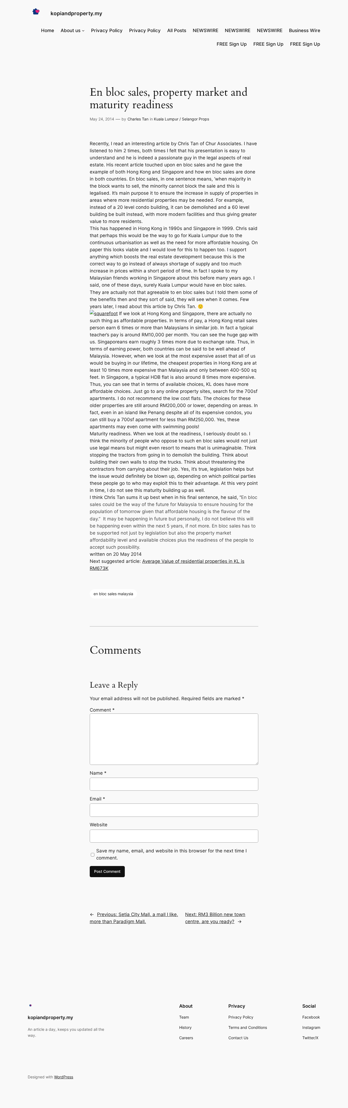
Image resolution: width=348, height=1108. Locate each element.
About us (70, 30)
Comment (102, 710)
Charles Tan (138, 119)
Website (98, 824)
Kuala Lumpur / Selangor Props (181, 119)
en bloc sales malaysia (113, 593)
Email (97, 799)
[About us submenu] (83, 30)
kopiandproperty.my (76, 13)
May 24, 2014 (102, 119)
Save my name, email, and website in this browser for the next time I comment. (171, 854)
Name (98, 773)
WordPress (63, 1077)
